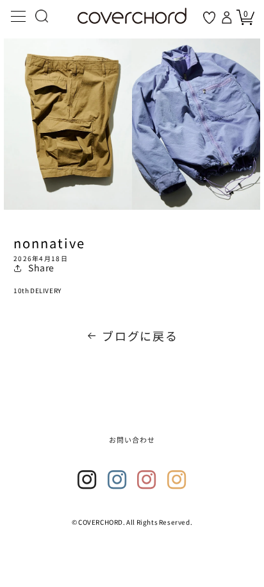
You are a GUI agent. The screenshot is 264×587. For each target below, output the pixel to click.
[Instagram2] (117, 479)
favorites (209, 18)
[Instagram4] (176, 479)
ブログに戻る (140, 335)
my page (228, 17)
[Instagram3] (146, 479)
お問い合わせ (132, 439)
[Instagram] (87, 479)
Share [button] (41, 267)
